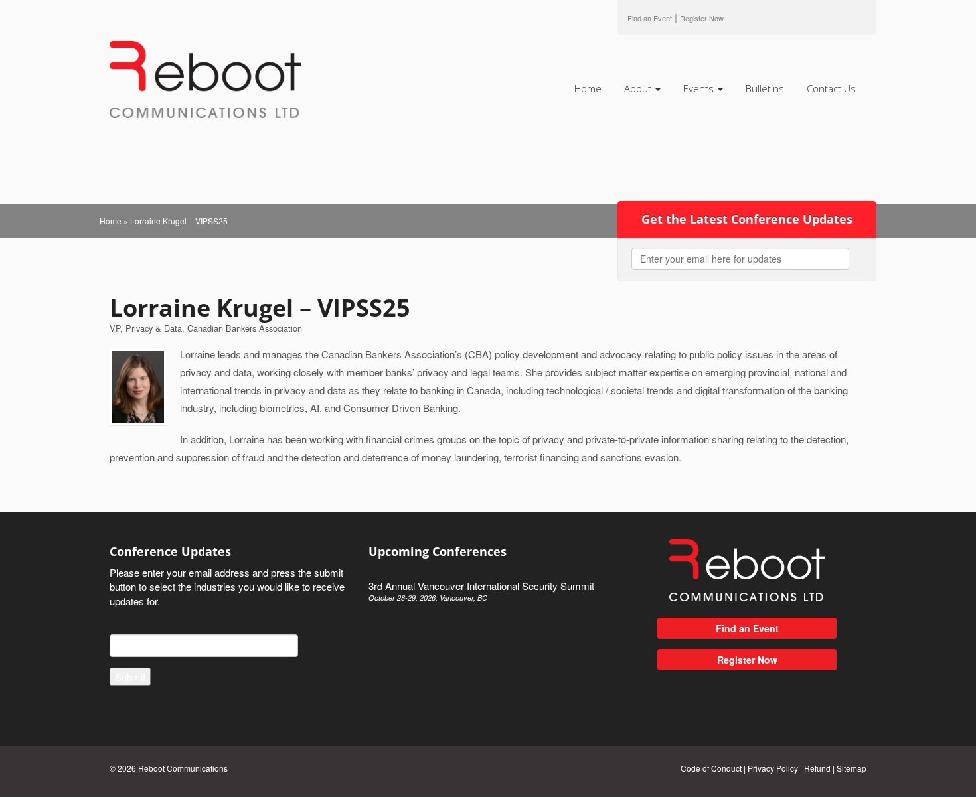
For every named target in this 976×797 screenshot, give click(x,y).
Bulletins (765, 88)
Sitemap (851, 768)
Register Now (747, 659)
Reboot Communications (183, 768)
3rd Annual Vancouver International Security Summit (481, 591)
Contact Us (831, 88)
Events (699, 88)
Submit (130, 677)
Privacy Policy (773, 768)
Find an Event (649, 18)
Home (588, 88)
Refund (817, 768)
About (639, 88)
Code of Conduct (711, 768)
